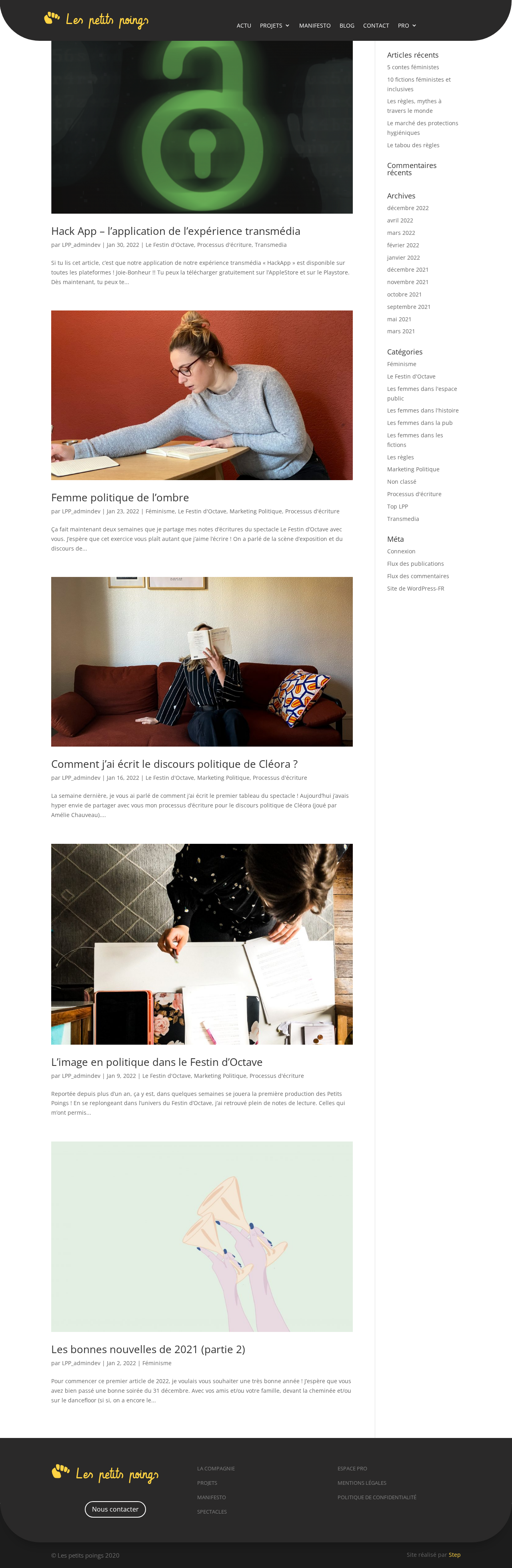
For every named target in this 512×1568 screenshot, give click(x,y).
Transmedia (271, 244)
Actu (244, 25)
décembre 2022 (408, 208)
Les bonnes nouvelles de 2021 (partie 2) (148, 1349)
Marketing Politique (256, 511)
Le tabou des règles (413, 145)
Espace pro (352, 1468)
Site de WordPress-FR (415, 588)
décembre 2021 (408, 269)
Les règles (400, 457)
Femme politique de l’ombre (120, 497)
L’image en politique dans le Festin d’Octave (157, 1062)
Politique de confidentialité (377, 1497)
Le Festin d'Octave (170, 244)
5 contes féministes (413, 67)
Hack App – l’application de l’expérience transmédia (175, 231)
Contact (376, 25)
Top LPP (397, 506)
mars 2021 (401, 331)
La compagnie (216, 1468)
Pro (403, 25)
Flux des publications (415, 563)
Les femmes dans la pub (420, 423)
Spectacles (212, 1511)
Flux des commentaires (418, 576)
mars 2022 (401, 232)
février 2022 (403, 245)
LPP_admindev (81, 244)
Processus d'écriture (224, 244)
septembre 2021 (409, 306)
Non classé (401, 481)
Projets (271, 25)
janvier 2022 (403, 257)
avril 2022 (400, 220)
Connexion (401, 551)
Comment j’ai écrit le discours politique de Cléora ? (174, 764)
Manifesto (315, 25)
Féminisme (160, 511)
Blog (347, 25)
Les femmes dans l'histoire (423, 410)
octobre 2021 (404, 294)
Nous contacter (115, 1509)
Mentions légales (362, 1482)
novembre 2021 (408, 282)
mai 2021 (399, 319)
